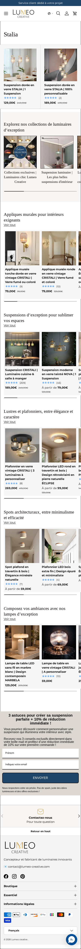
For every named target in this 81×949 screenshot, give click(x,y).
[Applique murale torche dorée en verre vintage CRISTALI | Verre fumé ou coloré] (22, 248)
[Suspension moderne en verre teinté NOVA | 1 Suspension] (59, 349)
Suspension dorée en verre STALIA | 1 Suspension (19, 89)
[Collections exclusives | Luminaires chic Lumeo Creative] (20, 152)
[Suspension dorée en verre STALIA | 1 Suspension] (20, 65)
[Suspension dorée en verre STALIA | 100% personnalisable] (60, 65)
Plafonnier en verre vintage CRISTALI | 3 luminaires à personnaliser (19, 473)
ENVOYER (40, 777)
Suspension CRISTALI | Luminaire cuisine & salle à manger (21, 374)
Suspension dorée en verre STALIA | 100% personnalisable (59, 89)
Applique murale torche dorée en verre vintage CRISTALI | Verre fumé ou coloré (20, 275)
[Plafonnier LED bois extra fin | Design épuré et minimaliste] (59, 546)
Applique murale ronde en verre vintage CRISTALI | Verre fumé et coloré (58, 275)
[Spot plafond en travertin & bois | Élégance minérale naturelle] (22, 546)
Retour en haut (40, 831)
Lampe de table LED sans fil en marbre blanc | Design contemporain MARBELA (19, 671)
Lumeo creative (19, 939)
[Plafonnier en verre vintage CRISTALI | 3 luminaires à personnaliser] (22, 445)
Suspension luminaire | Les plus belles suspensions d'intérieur (57, 177)
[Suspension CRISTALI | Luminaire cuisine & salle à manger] (22, 349)
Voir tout (10, 225)
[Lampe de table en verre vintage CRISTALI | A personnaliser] (59, 642)
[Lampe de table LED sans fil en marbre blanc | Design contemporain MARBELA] (22, 642)
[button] (50, 13)
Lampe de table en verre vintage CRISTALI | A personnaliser (58, 667)
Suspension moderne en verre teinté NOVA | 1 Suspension (59, 374)
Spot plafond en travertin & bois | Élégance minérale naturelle (18, 573)
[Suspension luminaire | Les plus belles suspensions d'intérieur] (57, 152)
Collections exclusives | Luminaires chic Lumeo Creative (20, 177)
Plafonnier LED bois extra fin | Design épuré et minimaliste (59, 571)
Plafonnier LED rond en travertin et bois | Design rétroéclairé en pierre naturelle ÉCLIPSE (59, 475)
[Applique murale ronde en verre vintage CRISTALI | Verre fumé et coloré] (59, 248)
